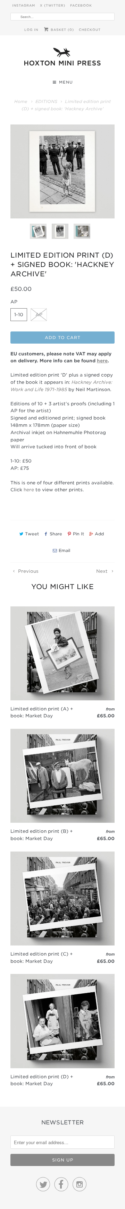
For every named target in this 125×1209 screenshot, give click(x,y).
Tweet (32, 533)
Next (102, 571)
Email (64, 550)
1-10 (18, 314)
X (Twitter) (52, 5)
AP (38, 314)
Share (56, 533)
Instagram (23, 5)
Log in (31, 30)
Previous (28, 571)
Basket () (61, 30)
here (29, 489)
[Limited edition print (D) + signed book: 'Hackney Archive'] (62, 171)
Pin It (78, 533)
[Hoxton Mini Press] (62, 58)
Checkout (90, 30)
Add (99, 533)
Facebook (81, 5)
